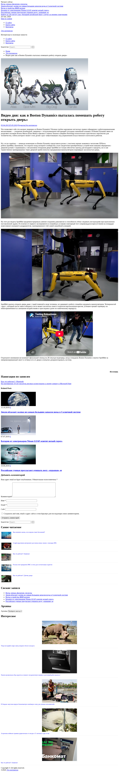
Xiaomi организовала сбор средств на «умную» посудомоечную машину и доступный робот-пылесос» (30, 675)
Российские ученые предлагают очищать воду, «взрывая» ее (25, 12)
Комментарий (6, 497)
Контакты (9, 27)
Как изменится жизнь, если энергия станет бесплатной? (29, 532)
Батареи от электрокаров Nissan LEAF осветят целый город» (25, 10)
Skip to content (6, 19)
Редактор (21, 125)
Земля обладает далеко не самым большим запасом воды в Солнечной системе (32, 6)
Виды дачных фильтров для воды (14, 4)
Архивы (4, 611)
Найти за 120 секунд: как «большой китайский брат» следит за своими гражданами (34, 14)
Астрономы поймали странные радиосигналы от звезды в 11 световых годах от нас (25, 733)
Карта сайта (10, 25)
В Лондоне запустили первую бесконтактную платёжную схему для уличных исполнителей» (28, 704)
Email (4, 505)
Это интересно (7, 31)
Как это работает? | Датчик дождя (22, 575)
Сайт (3, 509)
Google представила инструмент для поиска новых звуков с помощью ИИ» (35, 543)
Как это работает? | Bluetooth (12, 382)
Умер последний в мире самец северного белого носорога (18, 646)
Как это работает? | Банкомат (21, 554)
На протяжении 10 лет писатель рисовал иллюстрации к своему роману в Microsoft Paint (36, 384)
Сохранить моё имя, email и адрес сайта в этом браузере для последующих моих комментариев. (41, 514)
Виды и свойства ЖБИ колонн (13, 8)
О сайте (9, 23)
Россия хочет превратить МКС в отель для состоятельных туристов (32, 564)
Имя (3, 501)
